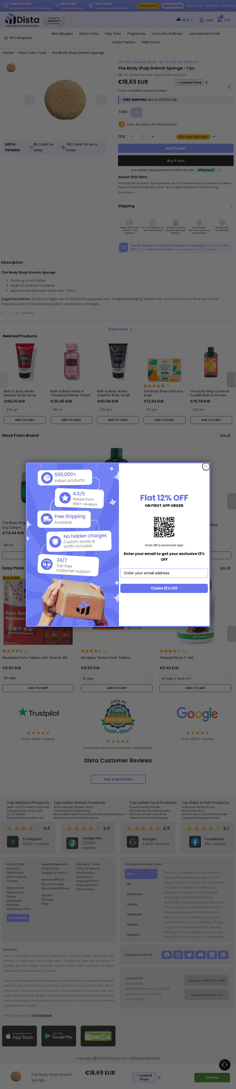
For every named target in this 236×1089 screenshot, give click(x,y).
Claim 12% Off (164, 588)
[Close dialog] (206, 466)
